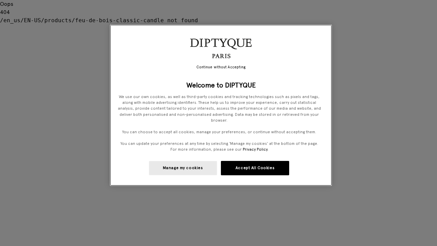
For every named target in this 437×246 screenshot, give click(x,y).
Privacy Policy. (255, 149)
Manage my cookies (183, 167)
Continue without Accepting (221, 67)
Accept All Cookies (255, 167)
